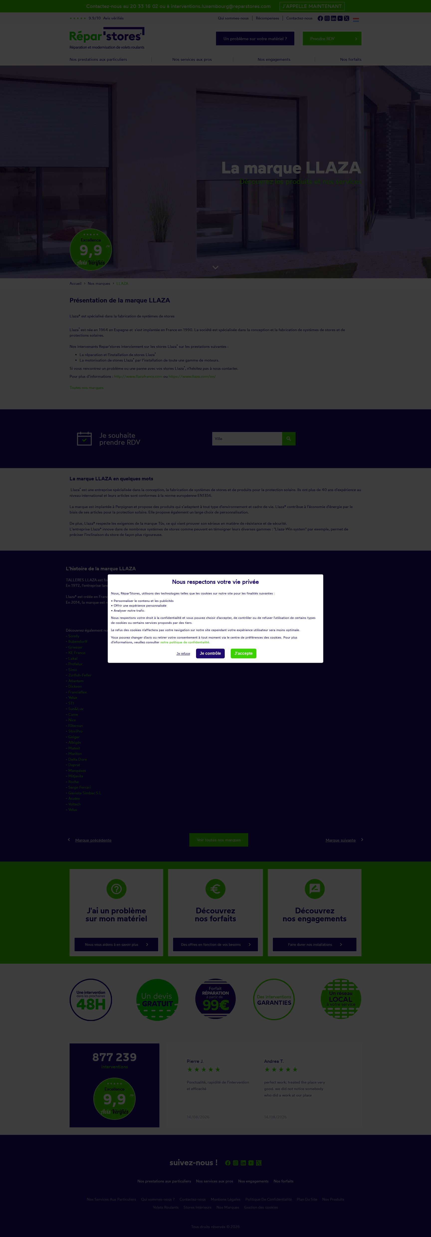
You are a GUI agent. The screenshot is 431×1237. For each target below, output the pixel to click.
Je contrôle (210, 653)
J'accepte (243, 653)
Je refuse (183, 653)
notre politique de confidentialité (184, 642)
